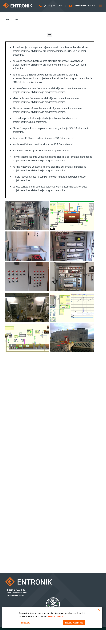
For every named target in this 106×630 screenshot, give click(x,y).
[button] (101, 6)
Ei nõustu (25, 622)
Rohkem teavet (55, 616)
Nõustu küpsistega (74, 622)
